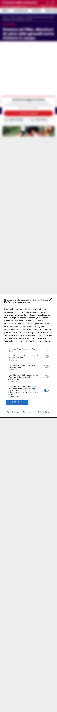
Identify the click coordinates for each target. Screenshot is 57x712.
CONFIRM (17, 402)
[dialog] (28, 356)
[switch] (46, 356)
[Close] (51, 300)
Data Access (28, 412)
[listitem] (28, 350)
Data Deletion (13, 412)
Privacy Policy (44, 412)
